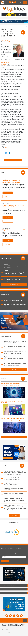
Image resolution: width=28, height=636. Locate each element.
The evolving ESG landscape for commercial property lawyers (13, 494)
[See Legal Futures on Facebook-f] (15, 2)
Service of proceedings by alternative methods (12, 401)
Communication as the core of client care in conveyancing (14, 206)
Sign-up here (5, 560)
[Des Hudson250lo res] (18, 50)
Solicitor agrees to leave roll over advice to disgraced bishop (14, 347)
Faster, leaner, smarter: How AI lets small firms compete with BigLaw (12, 419)
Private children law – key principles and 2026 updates (15, 266)
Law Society (6, 147)
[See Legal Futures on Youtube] (17, 615)
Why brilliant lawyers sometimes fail (14, 230)
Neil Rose (9, 41)
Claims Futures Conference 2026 (14, 300)
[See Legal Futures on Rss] (21, 615)
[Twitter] (6, 153)
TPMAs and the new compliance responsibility (13, 488)
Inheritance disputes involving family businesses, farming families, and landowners (14, 273)
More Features (14, 437)
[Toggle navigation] (25, 2)
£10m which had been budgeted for (6, 62)
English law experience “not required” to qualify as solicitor (15, 342)
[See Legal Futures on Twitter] (10, 2)
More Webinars (14, 284)
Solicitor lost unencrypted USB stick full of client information (15, 364)
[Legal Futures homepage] (14, 9)
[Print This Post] (26, 26)
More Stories (14, 369)
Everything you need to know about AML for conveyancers (14, 483)
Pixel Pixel (9, 630)
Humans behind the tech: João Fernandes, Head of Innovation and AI (14, 500)
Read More (7, 192)
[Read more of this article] (14, 392)
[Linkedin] (9, 153)
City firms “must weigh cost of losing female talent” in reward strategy (13, 358)
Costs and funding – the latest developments (12, 280)
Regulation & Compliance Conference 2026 (15, 305)
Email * (4, 557)
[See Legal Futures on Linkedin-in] (12, 2)
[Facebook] (3, 153)
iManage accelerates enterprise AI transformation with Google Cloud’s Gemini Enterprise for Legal (15, 472)
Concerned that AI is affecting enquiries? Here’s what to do (10, 384)
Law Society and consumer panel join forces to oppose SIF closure (15, 352)
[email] (14, 556)
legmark (11, 632)
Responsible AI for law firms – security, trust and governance (13, 478)
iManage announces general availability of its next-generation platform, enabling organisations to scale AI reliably (15, 507)
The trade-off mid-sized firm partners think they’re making (12, 181)
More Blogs (7, 196)
